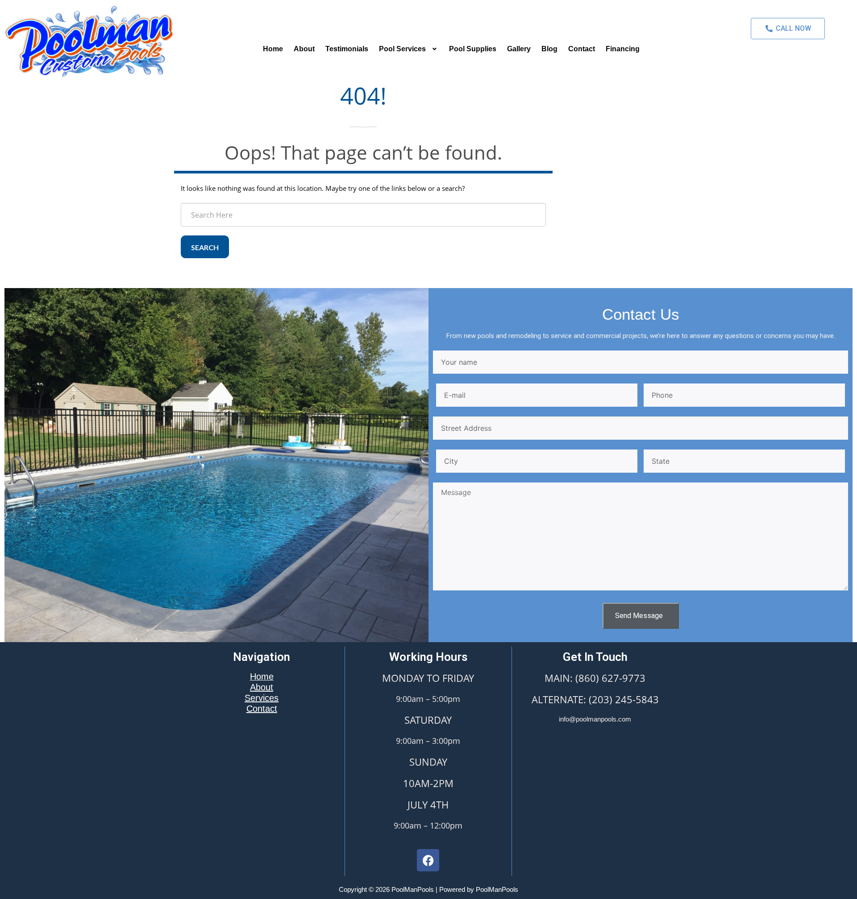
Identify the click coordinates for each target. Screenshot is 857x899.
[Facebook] (428, 860)
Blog (549, 49)
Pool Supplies (472, 49)
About (304, 49)
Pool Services (402, 49)
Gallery (519, 49)
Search (205, 247)
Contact (581, 49)
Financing (623, 49)
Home (273, 49)
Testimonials (346, 49)
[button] (409, 49)
